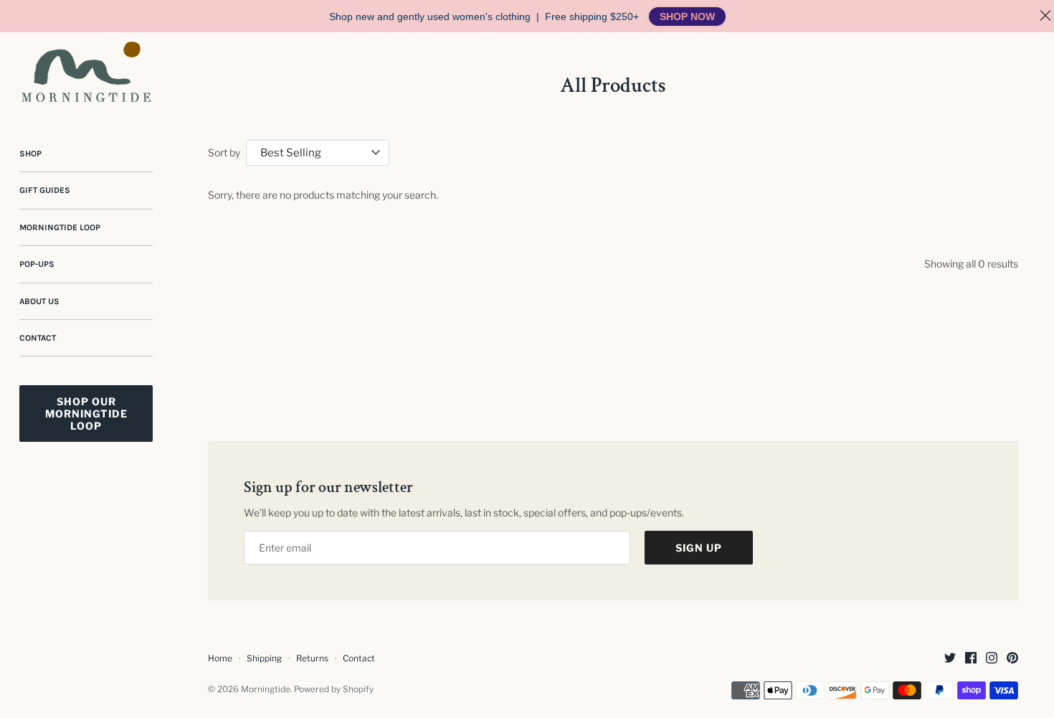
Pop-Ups (36, 264)
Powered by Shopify (334, 689)
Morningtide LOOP (59, 227)
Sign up (698, 548)
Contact (37, 338)
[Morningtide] (86, 72)
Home (220, 658)
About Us (39, 301)
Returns (312, 658)
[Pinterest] (1012, 659)
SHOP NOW (687, 16)
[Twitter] (950, 659)
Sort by (224, 152)
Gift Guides (44, 190)
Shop (30, 153)
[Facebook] (971, 659)
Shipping (264, 658)
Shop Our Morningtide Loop (86, 413)
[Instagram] (991, 659)
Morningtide (265, 689)
